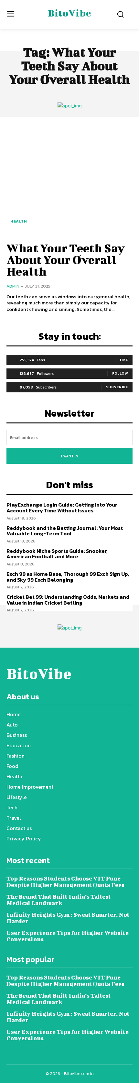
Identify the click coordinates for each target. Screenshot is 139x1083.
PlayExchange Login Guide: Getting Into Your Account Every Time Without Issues (61, 507)
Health (18, 221)
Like (124, 359)
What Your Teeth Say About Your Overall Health (65, 259)
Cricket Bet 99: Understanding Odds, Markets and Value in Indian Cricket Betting (67, 600)
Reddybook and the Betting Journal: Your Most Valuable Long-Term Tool (64, 531)
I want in (69, 456)
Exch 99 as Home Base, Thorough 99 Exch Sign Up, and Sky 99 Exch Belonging (67, 577)
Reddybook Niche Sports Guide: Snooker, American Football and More (57, 554)
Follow (120, 373)
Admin (12, 286)
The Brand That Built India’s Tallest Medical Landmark (58, 899)
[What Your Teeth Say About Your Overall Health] (69, 178)
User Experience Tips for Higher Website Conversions (67, 936)
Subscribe (117, 386)
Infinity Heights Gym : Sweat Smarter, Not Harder (68, 917)
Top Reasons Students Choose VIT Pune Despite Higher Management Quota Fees (65, 881)
